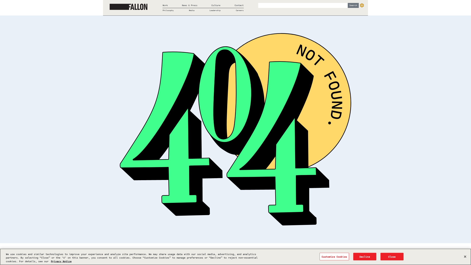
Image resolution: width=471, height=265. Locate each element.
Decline (365, 256)
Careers (240, 10)
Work (165, 5)
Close (392, 256)
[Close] (465, 256)
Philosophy (168, 10)
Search (353, 5)
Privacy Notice (61, 261)
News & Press (189, 5)
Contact (239, 5)
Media (191, 10)
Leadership (215, 10)
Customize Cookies (334, 256)
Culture (215, 5)
